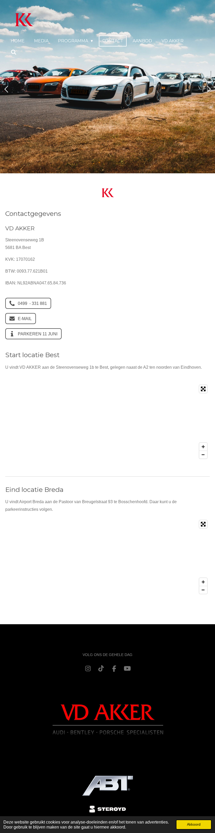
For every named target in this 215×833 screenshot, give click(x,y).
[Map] (107, 421)
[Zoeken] (13, 52)
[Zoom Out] (203, 455)
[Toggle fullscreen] (203, 389)
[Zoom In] (203, 447)
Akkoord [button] (194, 824)
